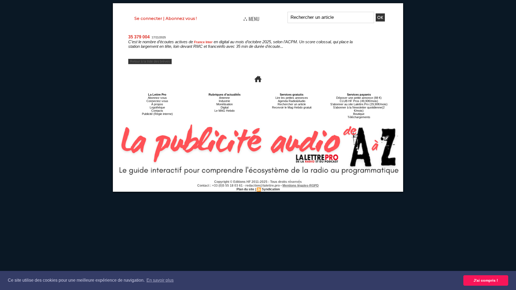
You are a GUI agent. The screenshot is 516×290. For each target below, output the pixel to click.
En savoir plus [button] (160, 280)
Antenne (224, 97)
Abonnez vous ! (181, 18)
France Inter (203, 42)
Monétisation (224, 104)
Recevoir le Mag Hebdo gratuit (291, 107)
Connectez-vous (157, 101)
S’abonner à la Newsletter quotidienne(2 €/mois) (359, 109)
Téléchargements (358, 117)
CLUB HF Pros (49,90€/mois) (359, 101)
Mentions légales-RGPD (300, 185)
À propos (157, 104)
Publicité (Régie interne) (157, 113)
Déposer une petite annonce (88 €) (359, 97)
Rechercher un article (292, 104)
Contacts (157, 110)
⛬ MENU (251, 18)
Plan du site (245, 189)
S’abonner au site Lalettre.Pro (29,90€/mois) (359, 104)
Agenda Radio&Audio (291, 101)
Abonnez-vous (157, 97)
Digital (224, 107)
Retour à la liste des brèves (150, 61)
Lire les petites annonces (291, 97)
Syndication (271, 189)
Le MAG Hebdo (224, 110)
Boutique (358, 113)
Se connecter (148, 18)
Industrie (224, 101)
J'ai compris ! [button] (486, 280)
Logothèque (157, 107)
